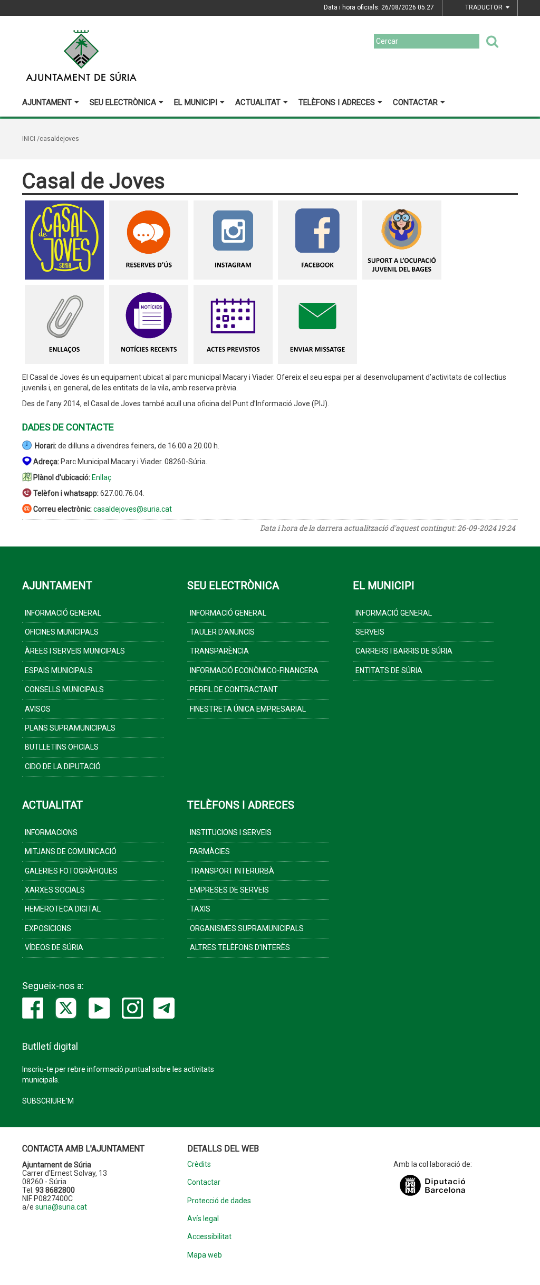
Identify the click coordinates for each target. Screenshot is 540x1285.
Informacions (51, 832)
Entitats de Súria (388, 670)
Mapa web (204, 1255)
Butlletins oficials (62, 747)
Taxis (200, 909)
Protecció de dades (219, 1201)
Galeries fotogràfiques (71, 871)
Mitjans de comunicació (71, 851)
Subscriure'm (48, 1101)
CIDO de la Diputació (63, 766)
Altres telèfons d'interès (240, 947)
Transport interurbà (232, 871)
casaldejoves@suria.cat (132, 509)
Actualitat (258, 102)
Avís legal (203, 1219)
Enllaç (101, 477)
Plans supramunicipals (70, 728)
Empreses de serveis (229, 890)
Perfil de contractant (234, 689)
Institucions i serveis (231, 832)
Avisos (38, 709)
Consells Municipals (64, 689)
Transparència (219, 651)
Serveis (369, 632)
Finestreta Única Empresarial (248, 709)
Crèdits (199, 1164)
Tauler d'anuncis (222, 632)
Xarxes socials (55, 890)
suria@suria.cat (61, 1207)
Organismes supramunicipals (247, 928)
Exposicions (48, 928)
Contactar (415, 102)
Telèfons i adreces (336, 102)
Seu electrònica (123, 102)
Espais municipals (59, 670)
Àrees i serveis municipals (75, 651)
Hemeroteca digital (63, 909)
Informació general (63, 613)
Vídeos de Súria (54, 947)
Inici (28, 138)
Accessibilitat (209, 1237)
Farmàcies (210, 851)
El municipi (195, 102)
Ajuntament (47, 102)
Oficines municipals (62, 632)
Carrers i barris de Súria (403, 651)
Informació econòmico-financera (254, 670)
